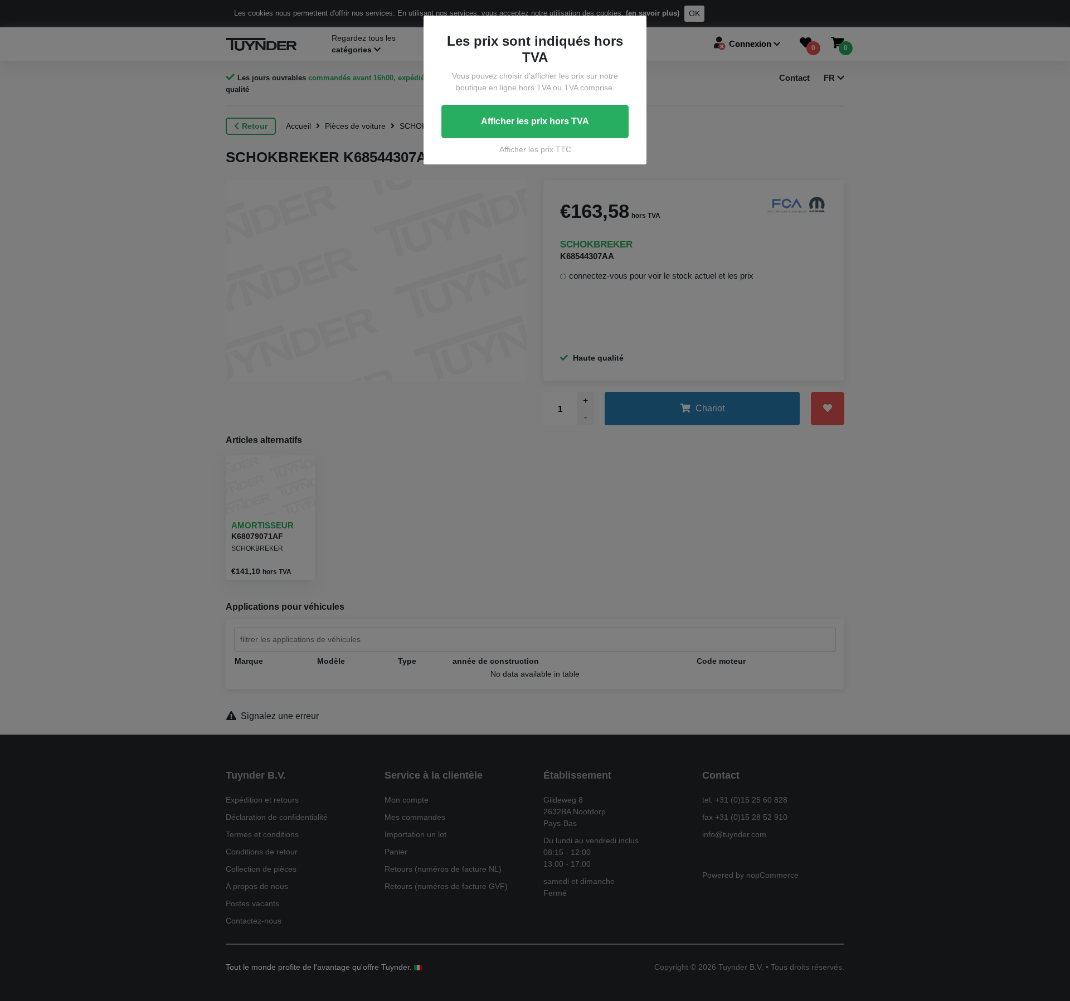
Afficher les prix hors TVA (535, 121)
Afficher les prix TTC (535, 149)
